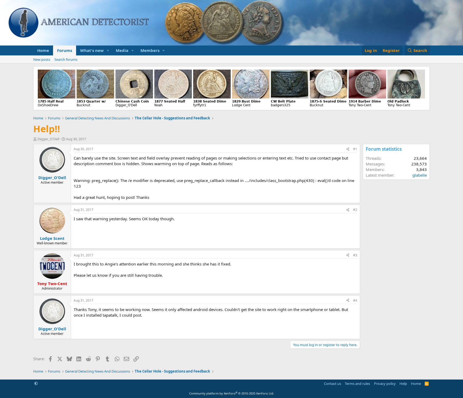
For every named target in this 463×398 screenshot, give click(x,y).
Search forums (65, 59)
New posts (41, 59)
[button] (108, 50)
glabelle (419, 175)
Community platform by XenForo (231, 393)
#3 (355, 255)
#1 (355, 149)
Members (149, 50)
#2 (355, 209)
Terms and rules (357, 383)
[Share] (347, 149)
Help (403, 383)
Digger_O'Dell (48, 139)
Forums (64, 50)
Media (122, 50)
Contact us (332, 383)
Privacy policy (385, 383)
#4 (355, 300)
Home (43, 50)
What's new (92, 50)
